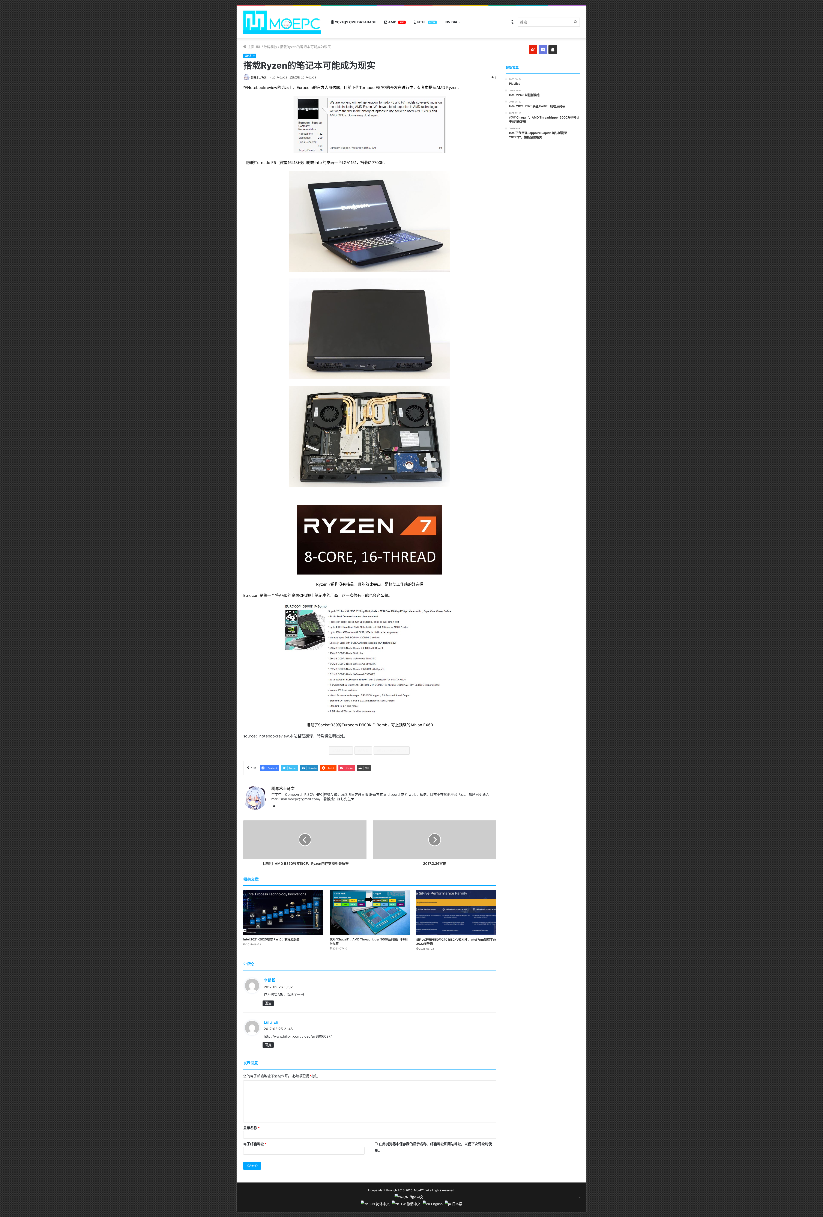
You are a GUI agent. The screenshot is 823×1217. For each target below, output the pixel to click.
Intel (426, 22)
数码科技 (270, 47)
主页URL (253, 47)
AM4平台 (341, 750)
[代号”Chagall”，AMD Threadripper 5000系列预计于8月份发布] (370, 912)
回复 (268, 1003)
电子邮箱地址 (255, 1144)
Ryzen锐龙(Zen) (392, 750)
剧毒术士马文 (258, 77)
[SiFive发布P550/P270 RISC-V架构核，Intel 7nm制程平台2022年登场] (456, 912)
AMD (395, 22)
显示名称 (251, 1128)
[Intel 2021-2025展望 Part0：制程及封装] (283, 912)
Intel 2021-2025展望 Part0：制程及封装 (271, 939)
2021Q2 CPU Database (355, 22)
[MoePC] (282, 22)
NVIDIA (451, 22)
